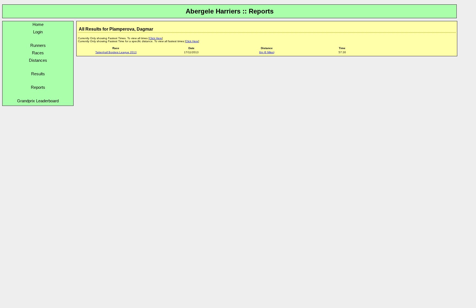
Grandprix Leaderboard (38, 100)
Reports (38, 87)
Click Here (155, 38)
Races (38, 52)
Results (38, 73)
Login (38, 32)
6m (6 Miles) (266, 52)
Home (38, 24)
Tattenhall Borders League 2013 (116, 52)
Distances (38, 60)
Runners (38, 45)
